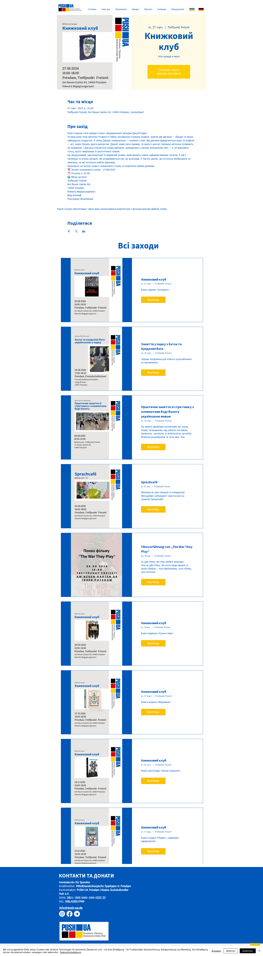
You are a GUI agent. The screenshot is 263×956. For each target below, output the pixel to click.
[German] (201, 9)
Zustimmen (247, 950)
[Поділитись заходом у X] (76, 231)
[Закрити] (259, 951)
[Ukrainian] (192, 9)
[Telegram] (77, 914)
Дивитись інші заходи (169, 73)
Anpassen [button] (216, 950)
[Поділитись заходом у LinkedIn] (83, 231)
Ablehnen (230, 950)
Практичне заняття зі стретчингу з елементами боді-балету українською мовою (167, 411)
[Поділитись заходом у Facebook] (68, 231)
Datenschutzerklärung (70, 952)
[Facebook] (69, 914)
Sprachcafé (149, 482)
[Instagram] (62, 914)
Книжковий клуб (153, 279)
